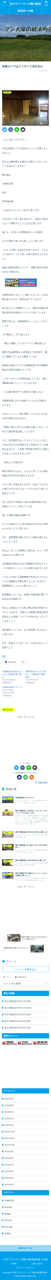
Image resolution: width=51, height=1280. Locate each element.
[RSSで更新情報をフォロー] (31, 777)
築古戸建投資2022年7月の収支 (17, 1001)
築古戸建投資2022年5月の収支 (17, 1014)
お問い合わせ (37, 1264)
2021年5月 (9, 1178)
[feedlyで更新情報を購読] (25, 777)
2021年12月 (9, 1132)
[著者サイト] (19, 777)
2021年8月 (9, 1158)
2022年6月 (9, 1105)
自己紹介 (8, 1220)
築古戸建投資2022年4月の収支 (17, 1021)
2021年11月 (9, 1138)
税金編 (7, 1214)
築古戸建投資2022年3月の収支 (17, 1028)
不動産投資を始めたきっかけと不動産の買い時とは (12, 674)
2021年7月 (9, 1165)
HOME (14, 1264)
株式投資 (8, 1207)
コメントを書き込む (26, 969)
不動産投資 (8, 710)
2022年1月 (9, 1125)
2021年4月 (9, 1184)
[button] (46, 983)
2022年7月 (9, 1099)
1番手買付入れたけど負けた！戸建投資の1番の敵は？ (36, 674)
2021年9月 (9, 1151)
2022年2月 (9, 1118)
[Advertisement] (25, 79)
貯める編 (8, 1227)
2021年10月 (9, 1145)
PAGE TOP (26, 1248)
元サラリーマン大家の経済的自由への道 (25, 7)
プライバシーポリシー (25, 1268)
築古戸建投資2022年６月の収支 (18, 1008)
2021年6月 (9, 1171)
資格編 (7, 1233)
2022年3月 (9, 1112)
